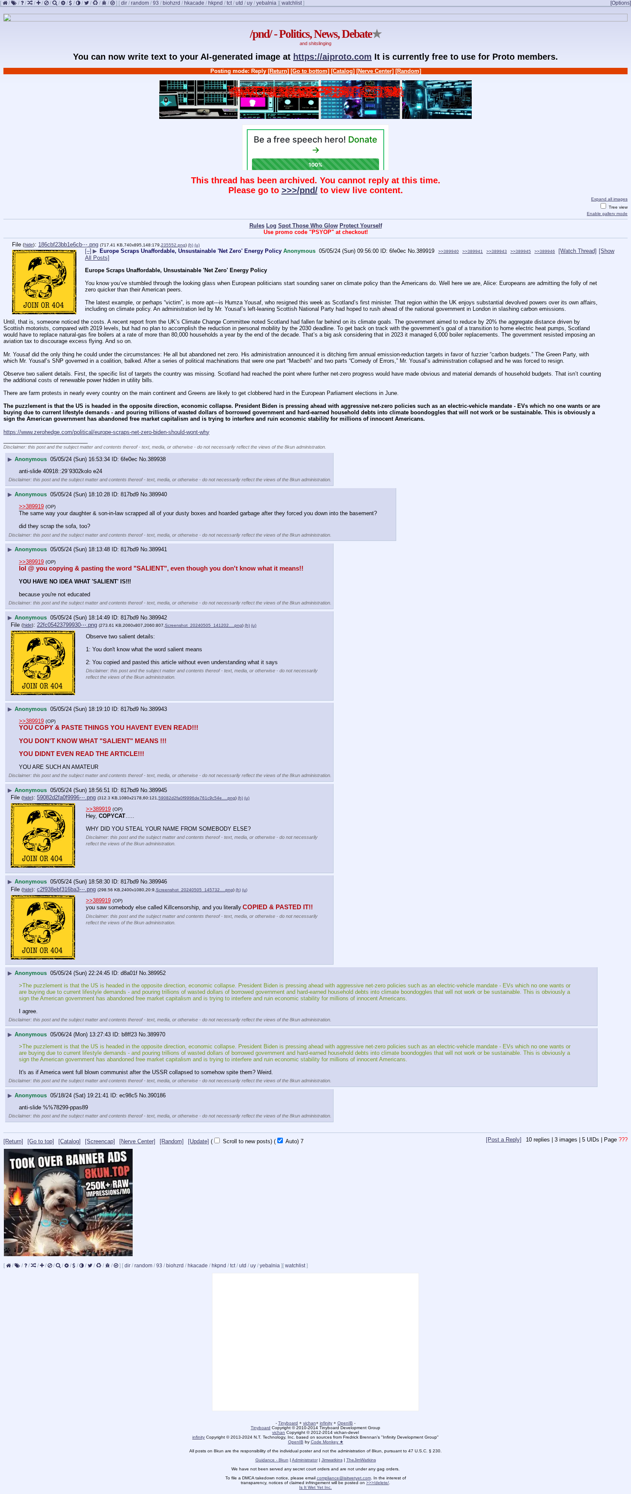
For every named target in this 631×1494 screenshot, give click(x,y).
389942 (158, 617)
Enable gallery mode (607, 213)
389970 (156, 1034)
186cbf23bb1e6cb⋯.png (68, 244)
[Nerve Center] (375, 71)
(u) (197, 245)
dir (124, 3)
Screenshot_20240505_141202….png (203, 625)
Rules (256, 225)
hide (28, 244)
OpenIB (345, 1423)
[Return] (278, 71)
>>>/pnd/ (300, 190)
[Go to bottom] (310, 71)
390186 (157, 1095)
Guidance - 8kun (271, 1460)
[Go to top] (40, 1141)
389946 (158, 881)
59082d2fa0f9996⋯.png (66, 797)
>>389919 (31, 506)
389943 (158, 709)
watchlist (292, 3)
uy (249, 3)
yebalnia (266, 3)
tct (229, 3)
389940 (158, 494)
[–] (88, 251)
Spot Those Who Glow (308, 225)
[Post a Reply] (504, 1139)
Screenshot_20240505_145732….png (194, 889)
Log (271, 225)
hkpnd (215, 3)
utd (239, 3)
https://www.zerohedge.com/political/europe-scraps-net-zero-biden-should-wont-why (106, 432)
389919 (425, 251)
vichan (309, 1423)
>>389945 (520, 251)
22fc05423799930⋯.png (67, 625)
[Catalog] (343, 71)
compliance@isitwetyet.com (344, 1478)
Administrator (305, 1460)
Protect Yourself (361, 225)
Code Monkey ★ (327, 1441)
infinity (326, 1423)
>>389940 (448, 251)
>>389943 (496, 251)
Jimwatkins (332, 1460)
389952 (157, 973)
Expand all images (609, 199)
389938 (157, 459)
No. (412, 251)
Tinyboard (288, 1423)
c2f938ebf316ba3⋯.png (66, 889)
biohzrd (171, 3)
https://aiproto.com (332, 56)
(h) (190, 245)
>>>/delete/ (377, 1482)
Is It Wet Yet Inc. (315, 1487)
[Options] (620, 3)
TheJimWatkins (361, 1460)
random (140, 3)
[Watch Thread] (577, 251)
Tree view (617, 207)
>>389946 (544, 251)
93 (156, 3)
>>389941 (472, 251)
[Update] (198, 1141)
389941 (158, 549)
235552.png (173, 245)
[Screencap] (100, 1141)
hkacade (194, 3)
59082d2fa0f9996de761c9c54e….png (196, 798)
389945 (158, 790)
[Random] (408, 71)
